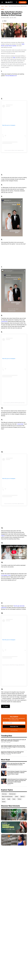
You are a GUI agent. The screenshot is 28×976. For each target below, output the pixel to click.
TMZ (14, 57)
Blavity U (23, 796)
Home (2, 6)
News (6, 6)
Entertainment (12, 794)
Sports (3, 799)
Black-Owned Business (7, 796)
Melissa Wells (6, 17)
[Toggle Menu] (2, 2)
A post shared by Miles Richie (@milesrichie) (14, 150)
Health (8, 799)
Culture (16, 796)
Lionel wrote (20, 424)
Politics (19, 799)
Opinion (4, 801)
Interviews (4, 794)
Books (14, 799)
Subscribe (22, 2)
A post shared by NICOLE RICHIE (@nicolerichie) (14, 402)
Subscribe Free (14, 726)
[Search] (17, 2)
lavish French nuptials (10, 45)
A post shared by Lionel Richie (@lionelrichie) (14, 503)
